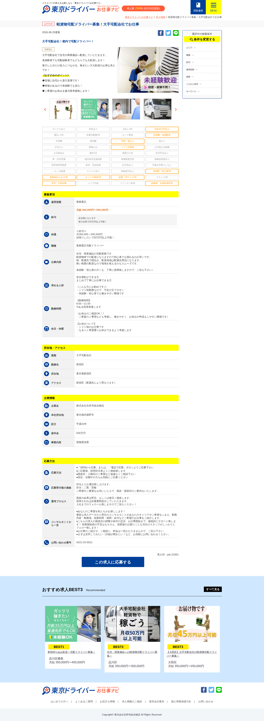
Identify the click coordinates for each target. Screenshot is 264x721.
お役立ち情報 (107, 701)
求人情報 (160, 17)
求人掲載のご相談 (132, 701)
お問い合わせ (205, 701)
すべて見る (213, 589)
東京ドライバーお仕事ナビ (139, 17)
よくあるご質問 (84, 701)
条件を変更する (202, 39)
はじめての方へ (59, 701)
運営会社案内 (156, 701)
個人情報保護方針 (181, 701)
